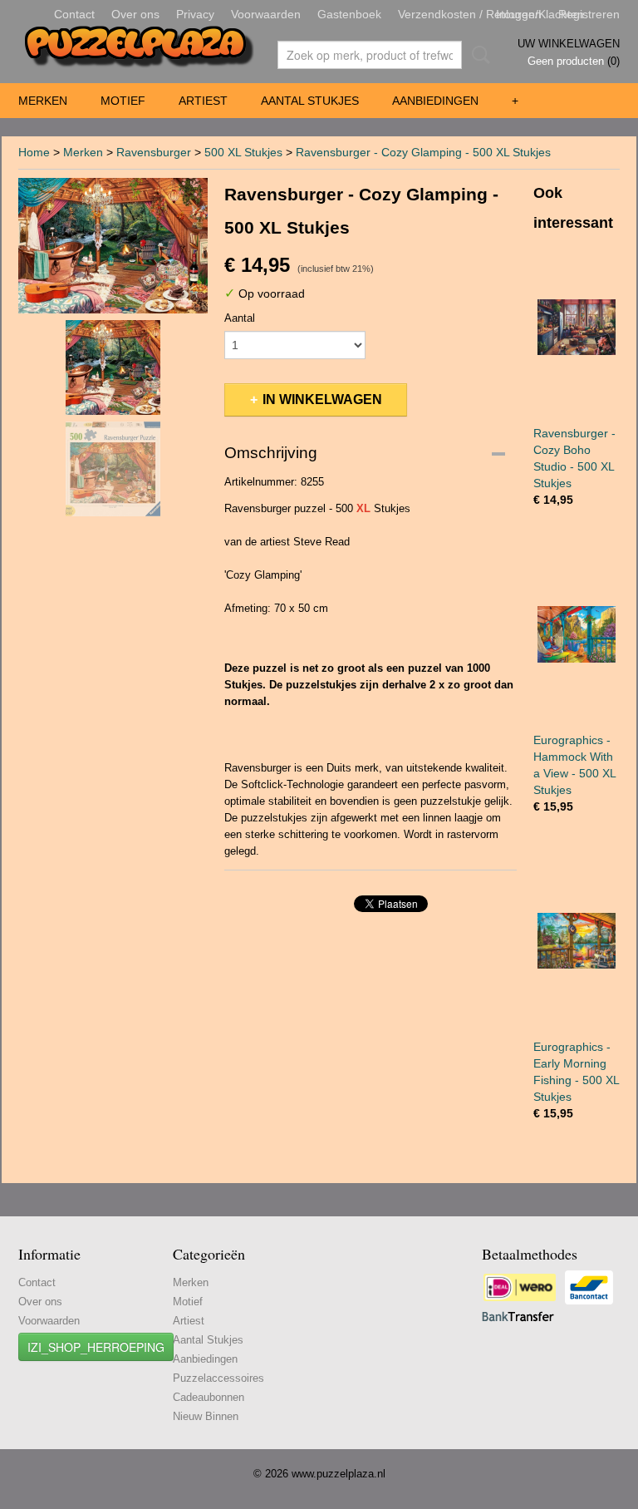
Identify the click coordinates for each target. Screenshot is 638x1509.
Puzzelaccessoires (218, 1378)
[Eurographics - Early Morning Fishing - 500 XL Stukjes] (576, 941)
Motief (123, 100)
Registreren (589, 14)
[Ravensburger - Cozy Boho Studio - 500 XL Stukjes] (576, 327)
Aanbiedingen (435, 100)
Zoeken (477, 54)
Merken (42, 100)
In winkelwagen (322, 399)
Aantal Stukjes (310, 100)
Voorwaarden (266, 14)
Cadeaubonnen (208, 1397)
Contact (74, 14)
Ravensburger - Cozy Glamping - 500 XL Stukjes (423, 152)
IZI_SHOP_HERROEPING (95, 1347)
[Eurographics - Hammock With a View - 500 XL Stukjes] (576, 634)
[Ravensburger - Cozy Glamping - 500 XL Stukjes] (113, 245)
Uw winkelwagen (569, 43)
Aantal (239, 318)
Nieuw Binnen (205, 1416)
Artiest (203, 100)
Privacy (195, 14)
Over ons (135, 14)
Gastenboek (349, 14)
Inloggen (519, 14)
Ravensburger (153, 152)
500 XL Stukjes (243, 152)
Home (34, 152)
